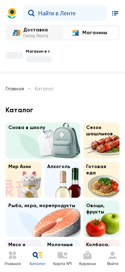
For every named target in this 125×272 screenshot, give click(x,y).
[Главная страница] (12, 13)
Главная (15, 88)
